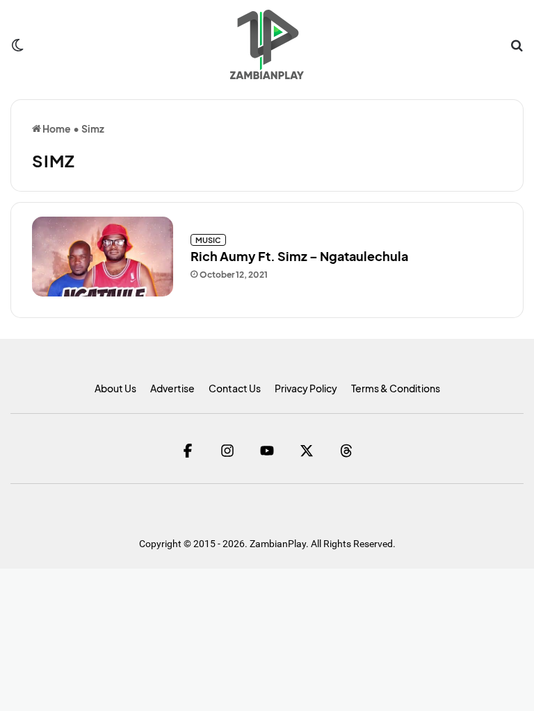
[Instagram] (227, 450)
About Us (115, 388)
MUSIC (208, 239)
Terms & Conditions (395, 388)
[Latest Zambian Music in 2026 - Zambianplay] (266, 44)
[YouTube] (267, 450)
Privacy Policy (306, 388)
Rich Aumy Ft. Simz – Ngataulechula (299, 256)
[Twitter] (307, 450)
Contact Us (235, 388)
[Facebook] (188, 450)
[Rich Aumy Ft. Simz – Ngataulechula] (102, 256)
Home (56, 128)
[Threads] (346, 450)
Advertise (172, 388)
